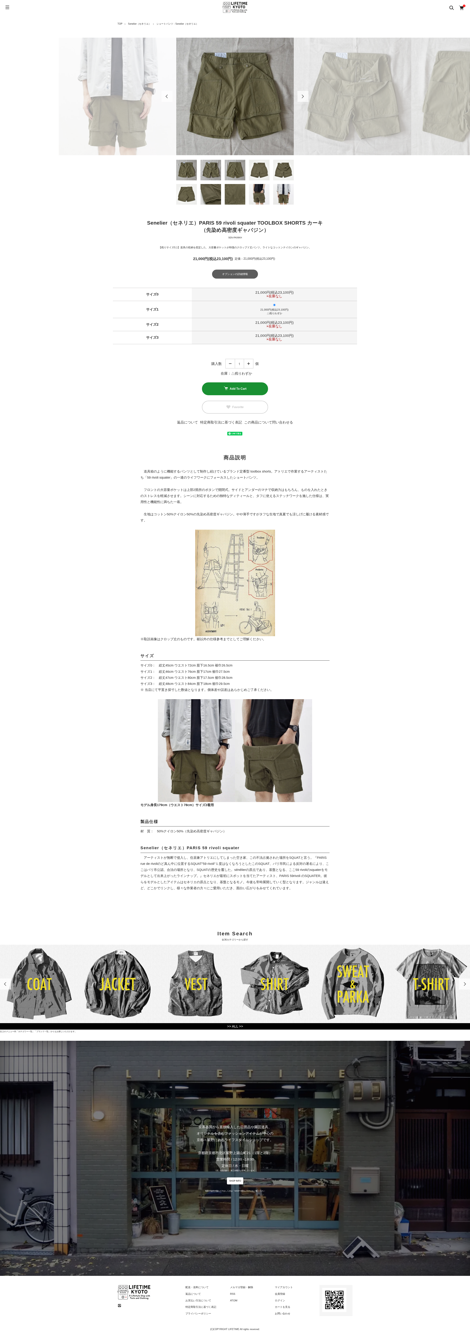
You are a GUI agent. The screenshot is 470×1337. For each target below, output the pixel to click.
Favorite (238, 407)
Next (302, 96)
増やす (248, 363)
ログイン (280, 1300)
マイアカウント (284, 1287)
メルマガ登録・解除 (241, 1287)
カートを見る (282, 1306)
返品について (187, 422)
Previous (167, 96)
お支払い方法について (198, 1300)
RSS (232, 1293)
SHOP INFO (235, 1181)
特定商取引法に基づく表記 (221, 422)
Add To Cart (238, 388)
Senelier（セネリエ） (139, 23)
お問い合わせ (282, 1313)
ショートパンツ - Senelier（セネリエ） (177, 23)
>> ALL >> (235, 1026)
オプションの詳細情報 (235, 274)
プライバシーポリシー (198, 1313)
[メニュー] (7, 7)
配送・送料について (197, 1287)
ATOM (233, 1300)
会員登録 (280, 1293)
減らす (230, 363)
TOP (120, 23)
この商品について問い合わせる (268, 422)
